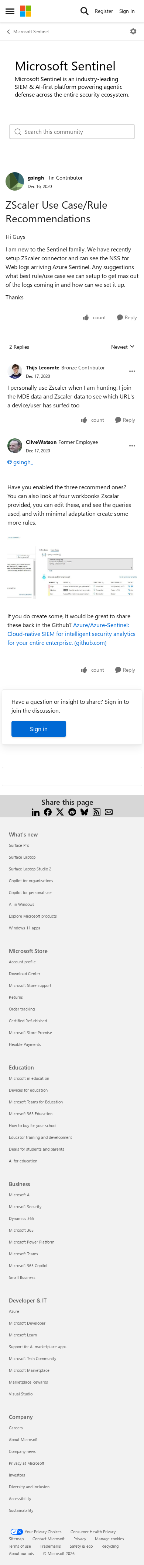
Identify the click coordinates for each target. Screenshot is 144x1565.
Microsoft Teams (23, 1253)
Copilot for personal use (30, 892)
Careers (16, 1427)
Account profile (22, 961)
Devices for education (28, 1090)
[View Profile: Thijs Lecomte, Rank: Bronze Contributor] (14, 371)
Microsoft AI (20, 1194)
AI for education (23, 1161)
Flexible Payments (25, 1044)
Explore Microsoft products (33, 916)
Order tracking (22, 1009)
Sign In (127, 10)
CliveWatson (41, 441)
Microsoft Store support (30, 985)
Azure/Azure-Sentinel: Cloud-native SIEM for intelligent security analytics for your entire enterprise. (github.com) (71, 633)
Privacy (79, 1538)
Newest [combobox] (123, 347)
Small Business (22, 1277)
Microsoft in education (29, 1078)
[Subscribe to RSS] (96, 811)
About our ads (21, 1553)
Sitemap (16, 1538)
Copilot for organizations (31, 880)
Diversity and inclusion (29, 1486)
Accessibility (20, 1498)
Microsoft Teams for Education (36, 1102)
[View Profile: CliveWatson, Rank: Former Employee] (14, 445)
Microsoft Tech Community (32, 1358)
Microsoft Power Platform (31, 1242)
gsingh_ (37, 177)
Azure (14, 1311)
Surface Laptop (22, 857)
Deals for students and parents (36, 1149)
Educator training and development (40, 1137)
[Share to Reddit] (72, 811)
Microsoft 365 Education (30, 1113)
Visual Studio (20, 1394)
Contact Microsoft (48, 1538)
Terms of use (20, 1546)
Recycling (110, 1546)
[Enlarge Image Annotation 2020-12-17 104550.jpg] (72, 567)
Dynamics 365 (21, 1218)
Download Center (24, 973)
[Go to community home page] (25, 11)
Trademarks (50, 1546)
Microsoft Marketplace (29, 1370)
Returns (16, 997)
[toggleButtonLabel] (133, 31)
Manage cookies (109, 1538)
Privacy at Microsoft (26, 1463)
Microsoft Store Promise (30, 1032)
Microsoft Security (25, 1206)
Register (104, 10)
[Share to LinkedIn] (36, 811)
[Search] (84, 11)
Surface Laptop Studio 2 (30, 869)
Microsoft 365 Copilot (28, 1265)
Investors (17, 1475)
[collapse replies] (72, 361)
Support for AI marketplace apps (37, 1346)
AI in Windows (21, 904)
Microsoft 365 (21, 1230)
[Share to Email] (109, 811)
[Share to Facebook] (48, 811)
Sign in (39, 729)
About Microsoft (23, 1439)
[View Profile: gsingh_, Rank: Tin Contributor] (15, 181)
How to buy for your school (32, 1125)
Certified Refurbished (28, 1020)
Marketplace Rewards (28, 1382)
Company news (22, 1451)
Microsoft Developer (27, 1323)
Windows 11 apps (24, 928)
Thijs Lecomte (42, 367)
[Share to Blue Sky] (84, 811)
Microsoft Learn (23, 1335)
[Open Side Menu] (10, 11)
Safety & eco (81, 1546)
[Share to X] (60, 811)
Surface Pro (19, 845)
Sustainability (21, 1510)
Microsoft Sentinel (31, 31)
